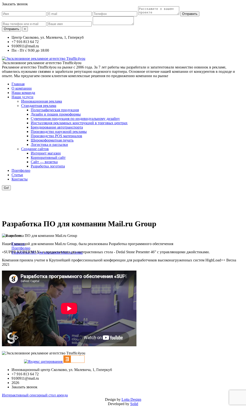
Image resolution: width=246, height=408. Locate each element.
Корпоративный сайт (48, 157)
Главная (18, 84)
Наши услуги (22, 97)
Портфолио (21, 170)
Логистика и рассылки (49, 144)
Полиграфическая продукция (55, 110)
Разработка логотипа (48, 166)
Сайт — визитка (44, 162)
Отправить (189, 14)
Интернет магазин (46, 153)
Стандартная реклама (38, 106)
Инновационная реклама (41, 101)
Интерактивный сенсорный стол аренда (35, 395)
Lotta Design (131, 399)
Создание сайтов (35, 149)
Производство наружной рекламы (59, 132)
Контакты (20, 179)
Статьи (17, 175)
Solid (134, 404)
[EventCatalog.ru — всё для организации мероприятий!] (74, 361)
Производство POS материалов (56, 136)
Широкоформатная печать (52, 140)
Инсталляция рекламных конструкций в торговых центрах (79, 123)
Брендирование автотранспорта (57, 127)
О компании (22, 88)
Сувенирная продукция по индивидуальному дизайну (75, 119)
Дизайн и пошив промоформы (56, 114)
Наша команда (23, 93)
